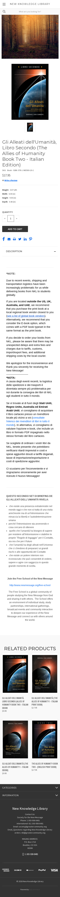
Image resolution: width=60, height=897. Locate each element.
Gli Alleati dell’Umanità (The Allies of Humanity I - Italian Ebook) (15, 767)
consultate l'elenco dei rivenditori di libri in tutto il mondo (28, 421)
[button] (9, 180)
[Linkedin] (25, 239)
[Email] (9, 239)
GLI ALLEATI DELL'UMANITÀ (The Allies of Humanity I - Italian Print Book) (45, 701)
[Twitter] (19, 239)
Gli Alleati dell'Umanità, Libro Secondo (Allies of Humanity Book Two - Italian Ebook (15, 702)
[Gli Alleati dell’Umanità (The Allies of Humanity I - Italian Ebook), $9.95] (15, 739)
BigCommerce (34, 889)
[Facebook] (3, 239)
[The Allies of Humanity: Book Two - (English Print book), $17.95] (44, 739)
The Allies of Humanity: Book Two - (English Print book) (45, 765)
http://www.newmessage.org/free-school (30, 585)
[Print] (14, 239)
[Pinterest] (30, 239)
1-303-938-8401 (31, 854)
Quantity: (7, 212)
